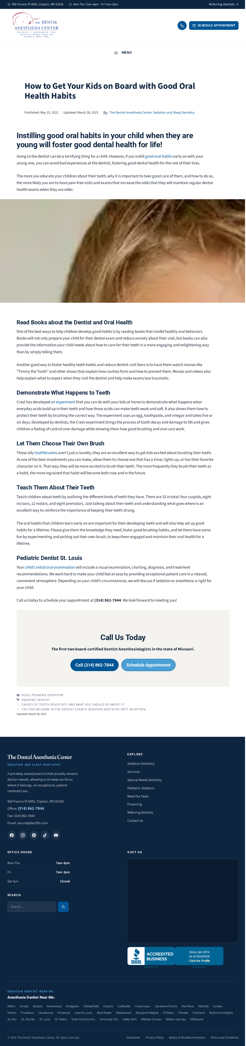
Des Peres (188, 1006)
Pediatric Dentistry (47, 695)
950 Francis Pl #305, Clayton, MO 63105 (35, 801)
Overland (199, 1013)
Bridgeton (72, 1006)
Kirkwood (64, 1013)
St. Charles (28, 1019)
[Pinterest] (34, 835)
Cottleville (124, 1006)
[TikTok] (45, 835)
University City (109, 1019)
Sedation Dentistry (141, 763)
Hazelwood (46, 1013)
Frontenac (27, 1013)
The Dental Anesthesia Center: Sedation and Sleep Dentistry (152, 112)
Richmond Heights (221, 1013)
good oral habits (158, 156)
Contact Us (135, 820)
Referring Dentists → (224, 4)
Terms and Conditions (224, 1037)
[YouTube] (56, 835)
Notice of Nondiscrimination (187, 1037)
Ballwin (38, 1006)
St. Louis (44, 1019)
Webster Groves (151, 1019)
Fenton (11, 1013)
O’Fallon (168, 1013)
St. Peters (61, 1019)
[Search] (63, 907)
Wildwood (197, 1019)
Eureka (217, 1006)
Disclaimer (133, 1037)
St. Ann (12, 1019)
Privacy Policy (155, 1037)
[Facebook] (11, 835)
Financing (134, 804)
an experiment (63, 402)
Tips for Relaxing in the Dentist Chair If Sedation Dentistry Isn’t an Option (84, 709)
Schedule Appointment (216, 25)
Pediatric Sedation (140, 788)
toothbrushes (46, 453)
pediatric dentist (36, 700)
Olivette (183, 1013)
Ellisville (203, 1006)
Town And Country (83, 1019)
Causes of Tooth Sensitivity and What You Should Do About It (73, 704)
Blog (26, 695)
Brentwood (54, 1006)
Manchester (104, 1013)
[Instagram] (22, 835)
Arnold (24, 1006)
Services (133, 771)
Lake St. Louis (83, 1013)
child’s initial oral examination (50, 567)
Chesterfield (91, 1006)
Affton (11, 1006)
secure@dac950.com (33, 823)
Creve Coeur (142, 1006)
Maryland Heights (147, 1013)
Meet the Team (138, 796)
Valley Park (130, 1019)
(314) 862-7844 (31, 809)
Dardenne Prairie (166, 1006)
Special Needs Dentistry (144, 780)
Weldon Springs (176, 1019)
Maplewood (123, 1013)
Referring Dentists (140, 812)
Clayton (108, 1006)
